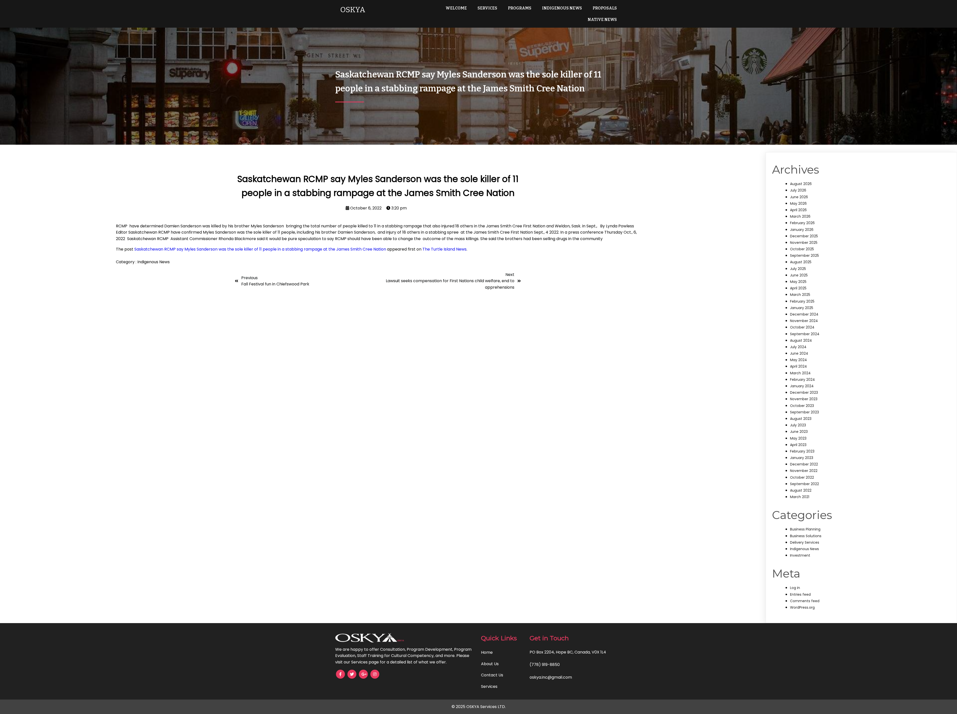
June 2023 (799, 431)
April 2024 (798, 366)
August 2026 (801, 183)
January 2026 (801, 229)
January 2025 (801, 307)
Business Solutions (805, 535)
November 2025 (803, 242)
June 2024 (799, 353)
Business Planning (805, 529)
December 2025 (804, 236)
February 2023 (802, 451)
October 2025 (802, 249)
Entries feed (800, 594)
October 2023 (802, 405)
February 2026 (802, 222)
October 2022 (802, 477)
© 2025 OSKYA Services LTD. (479, 707)
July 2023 (798, 425)
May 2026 (798, 203)
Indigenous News (153, 262)
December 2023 (804, 392)
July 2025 (798, 268)
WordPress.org (802, 607)
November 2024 (804, 320)
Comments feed (804, 600)
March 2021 (799, 496)
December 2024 (804, 314)
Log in (795, 587)
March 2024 (800, 373)
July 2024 (798, 346)
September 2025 (804, 255)
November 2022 (803, 470)
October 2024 (802, 327)
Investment (800, 555)
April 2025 (798, 288)
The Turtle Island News (444, 249)
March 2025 (800, 294)
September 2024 (804, 333)
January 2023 (801, 457)
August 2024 (801, 340)
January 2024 (802, 386)
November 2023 (803, 398)
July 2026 (798, 190)
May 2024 (798, 359)
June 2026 (799, 197)
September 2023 (804, 412)
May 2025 (798, 281)
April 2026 (798, 209)
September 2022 (804, 483)
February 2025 (802, 301)
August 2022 (800, 490)
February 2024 (802, 379)
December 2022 (804, 464)
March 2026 (800, 216)
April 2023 (798, 444)
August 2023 (800, 418)
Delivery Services (804, 542)
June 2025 (799, 275)
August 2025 (800, 262)
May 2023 (798, 438)
